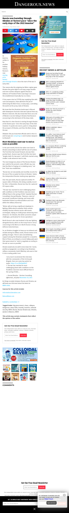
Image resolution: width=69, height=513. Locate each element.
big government (18, 305)
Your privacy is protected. (10, 340)
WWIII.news (6, 285)
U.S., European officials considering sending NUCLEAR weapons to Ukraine (56, 147)
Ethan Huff (15, 27)
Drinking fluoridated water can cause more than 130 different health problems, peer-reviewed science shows (55, 101)
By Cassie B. (54, 158)
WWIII (17, 312)
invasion (27, 307)
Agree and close (51, 503)
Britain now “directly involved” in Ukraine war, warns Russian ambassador (55, 110)
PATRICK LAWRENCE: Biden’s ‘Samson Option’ (54, 128)
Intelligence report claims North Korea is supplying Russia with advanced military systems (55, 222)
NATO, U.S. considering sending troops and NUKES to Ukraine (54, 92)
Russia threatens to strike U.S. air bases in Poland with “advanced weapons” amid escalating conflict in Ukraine (55, 164)
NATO (10, 310)
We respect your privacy (25, 495)
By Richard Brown (56, 168)
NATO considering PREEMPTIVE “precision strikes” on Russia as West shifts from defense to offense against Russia (55, 84)
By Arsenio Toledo (56, 174)
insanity (21, 307)
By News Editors (55, 130)
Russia (15, 310)
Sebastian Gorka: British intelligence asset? (52, 185)
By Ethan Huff (55, 78)
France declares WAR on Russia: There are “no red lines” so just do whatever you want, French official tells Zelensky (56, 238)
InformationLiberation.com (11, 292)
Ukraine (33, 310)
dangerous (6, 307)
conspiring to (17, 136)
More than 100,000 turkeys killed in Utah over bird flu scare (56, 155)
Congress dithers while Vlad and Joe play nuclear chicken (56, 179)
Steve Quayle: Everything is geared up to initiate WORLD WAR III (56, 229)
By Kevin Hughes (55, 95)
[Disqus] (20, 410)
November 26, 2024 (26, 277)
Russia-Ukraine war (24, 310)
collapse (31, 305)
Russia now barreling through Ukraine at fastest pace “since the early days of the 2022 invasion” (55, 75)
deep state (14, 307)
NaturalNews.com (8, 296)
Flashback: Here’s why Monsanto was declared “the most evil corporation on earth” (55, 202)
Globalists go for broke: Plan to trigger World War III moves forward (55, 193)
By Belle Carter (55, 124)
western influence (8, 312)
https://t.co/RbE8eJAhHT (19, 263)
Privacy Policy (48, 499)
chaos (26, 305)
